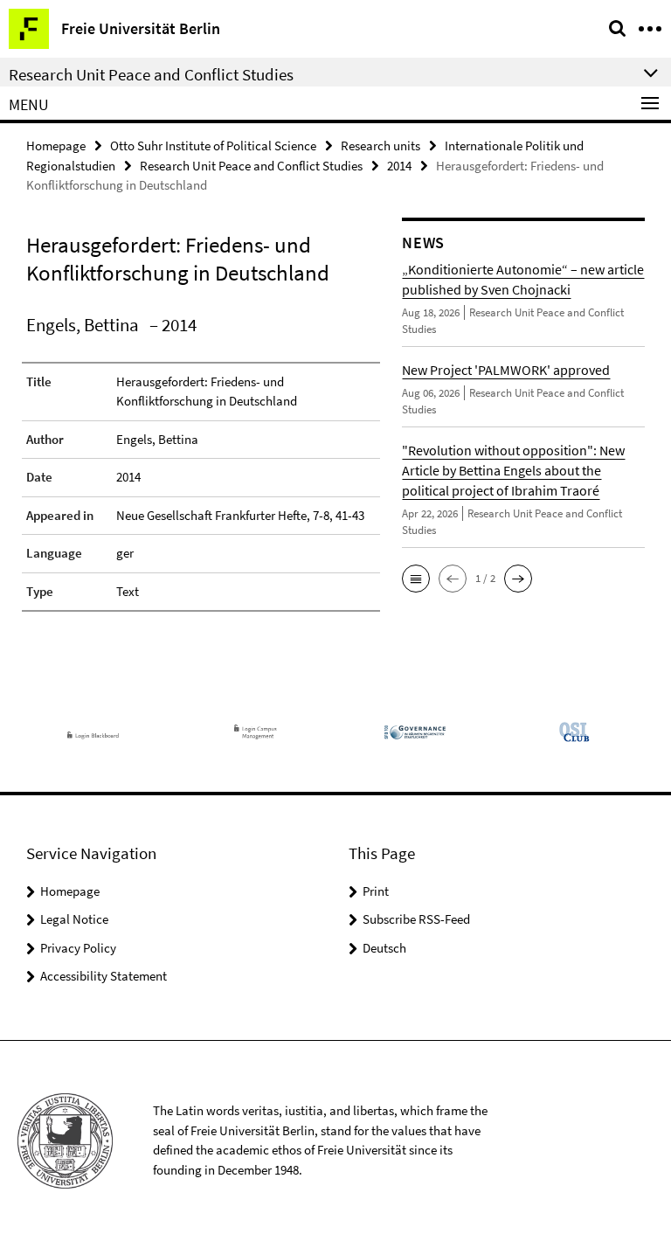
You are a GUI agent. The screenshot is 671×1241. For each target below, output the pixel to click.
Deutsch (384, 947)
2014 (399, 165)
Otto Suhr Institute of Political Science (213, 145)
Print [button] (376, 891)
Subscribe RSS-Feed (416, 919)
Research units (380, 145)
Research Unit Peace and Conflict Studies (251, 165)
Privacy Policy (78, 947)
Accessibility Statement (103, 975)
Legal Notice (74, 919)
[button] (416, 578)
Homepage (56, 145)
